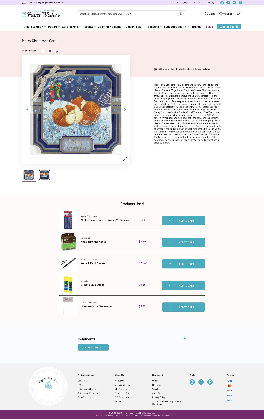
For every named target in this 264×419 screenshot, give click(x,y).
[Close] (185, 160)
